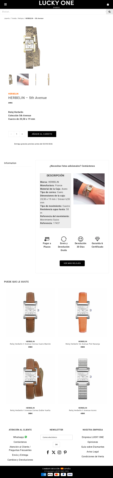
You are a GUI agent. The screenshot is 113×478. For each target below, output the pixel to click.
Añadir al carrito (42, 134)
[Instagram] (59, 452)
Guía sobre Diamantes (92, 447)
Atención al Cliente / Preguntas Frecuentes (20, 448)
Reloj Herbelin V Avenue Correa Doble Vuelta (30, 410)
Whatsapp (18, 437)
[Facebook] (48, 452)
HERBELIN (13, 94)
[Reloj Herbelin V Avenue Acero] (82, 355)
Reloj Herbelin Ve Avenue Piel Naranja (83, 344)
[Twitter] (54, 452)
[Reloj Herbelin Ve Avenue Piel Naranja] (82, 289)
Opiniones (93, 442)
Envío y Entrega (20, 455)
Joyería (7, 18)
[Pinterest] (65, 452)
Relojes (21, 18)
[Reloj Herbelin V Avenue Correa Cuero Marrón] (30, 289)
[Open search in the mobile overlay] (56, 11)
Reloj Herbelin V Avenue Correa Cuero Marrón (30, 344)
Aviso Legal (93, 451)
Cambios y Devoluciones (20, 460)
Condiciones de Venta (93, 456)
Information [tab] (10, 163)
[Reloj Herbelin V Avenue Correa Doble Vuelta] (30, 355)
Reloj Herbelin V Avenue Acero (82, 410)
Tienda (13, 18)
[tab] (55, 176)
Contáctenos (88, 166)
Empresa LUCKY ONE (93, 437)
